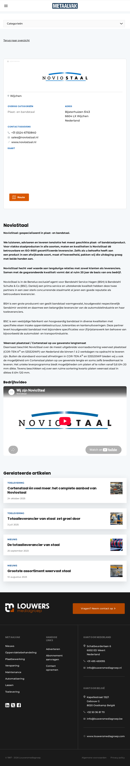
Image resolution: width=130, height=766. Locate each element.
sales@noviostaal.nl (24, 137)
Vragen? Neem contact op (97, 608)
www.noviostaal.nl (23, 142)
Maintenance (13, 672)
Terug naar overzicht (16, 40)
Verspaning (12, 665)
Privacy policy (118, 757)
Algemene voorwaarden (94, 757)
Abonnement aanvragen (54, 657)
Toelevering (12, 691)
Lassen (9, 685)
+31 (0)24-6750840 (23, 132)
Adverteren (53, 649)
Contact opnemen (52, 667)
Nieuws (9, 646)
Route (21, 197)
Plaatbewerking (15, 659)
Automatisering (14, 678)
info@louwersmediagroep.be (105, 718)
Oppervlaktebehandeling (21, 652)
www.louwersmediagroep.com (106, 736)
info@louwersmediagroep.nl (104, 667)
